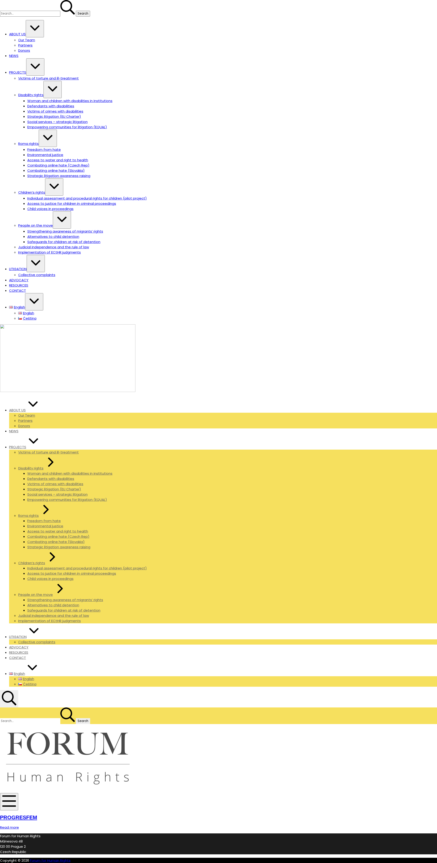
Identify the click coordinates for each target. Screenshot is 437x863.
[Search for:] (38, 13)
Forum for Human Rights (50, 860)
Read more (9, 827)
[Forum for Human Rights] (67, 390)
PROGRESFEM (18, 817)
